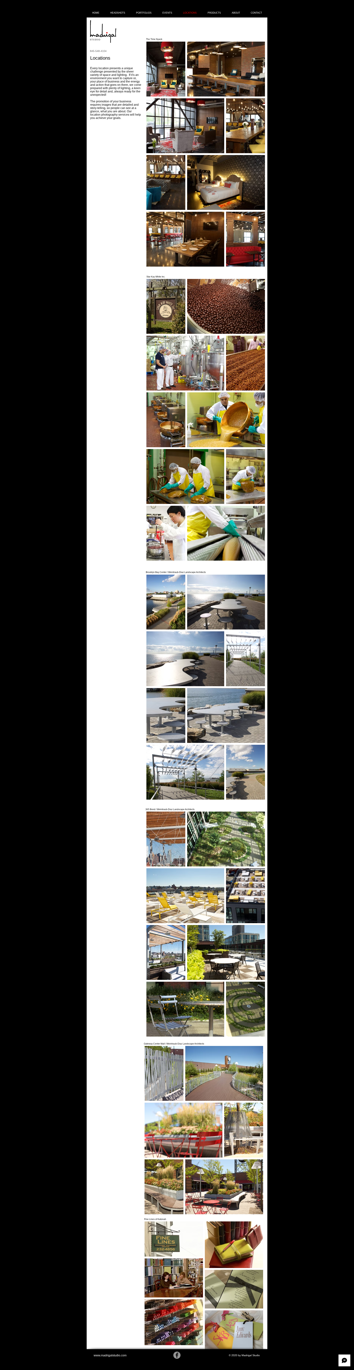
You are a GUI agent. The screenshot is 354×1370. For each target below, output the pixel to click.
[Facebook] (177, 1355)
